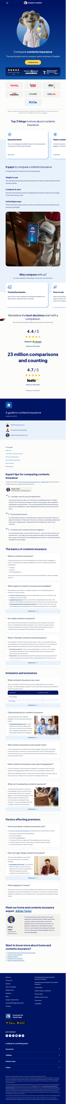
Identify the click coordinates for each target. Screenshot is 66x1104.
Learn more (44, 113)
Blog (7, 996)
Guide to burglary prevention (15, 960)
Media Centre (10, 990)
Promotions (38, 1000)
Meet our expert (10, 463)
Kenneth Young (20, 425)
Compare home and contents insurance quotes (21, 953)
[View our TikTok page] (23, 1035)
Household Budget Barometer (15, 1003)
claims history (21, 838)
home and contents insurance (28, 482)
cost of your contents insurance (19, 831)
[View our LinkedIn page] (13, 1035)
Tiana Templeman (22, 430)
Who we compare (11, 987)
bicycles (19, 770)
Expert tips (8, 450)
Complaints (38, 1003)
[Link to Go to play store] (11, 1022)
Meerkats (8, 993)
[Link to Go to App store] (21, 1022)
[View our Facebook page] (7, 1035)
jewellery (44, 502)
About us (8, 977)
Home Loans (11, 1061)
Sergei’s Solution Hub (12, 1000)
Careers (8, 983)
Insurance (10, 1049)
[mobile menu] (7, 2)
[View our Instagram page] (10, 1035)
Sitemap (8, 1006)
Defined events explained (15, 958)
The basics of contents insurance (14, 453)
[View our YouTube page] (16, 1035)
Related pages (9, 466)
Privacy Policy (39, 994)
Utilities (9, 1055)
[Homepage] (33, 3)
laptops (20, 504)
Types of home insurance (14, 955)
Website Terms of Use (41, 997)
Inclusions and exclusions (12, 457)
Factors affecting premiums (13, 460)
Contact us (9, 980)
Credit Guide (38, 987)
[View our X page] (19, 1035)
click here (34, 1086)
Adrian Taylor (24, 435)
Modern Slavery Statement (43, 991)
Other (8, 1067)
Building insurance (12, 956)
